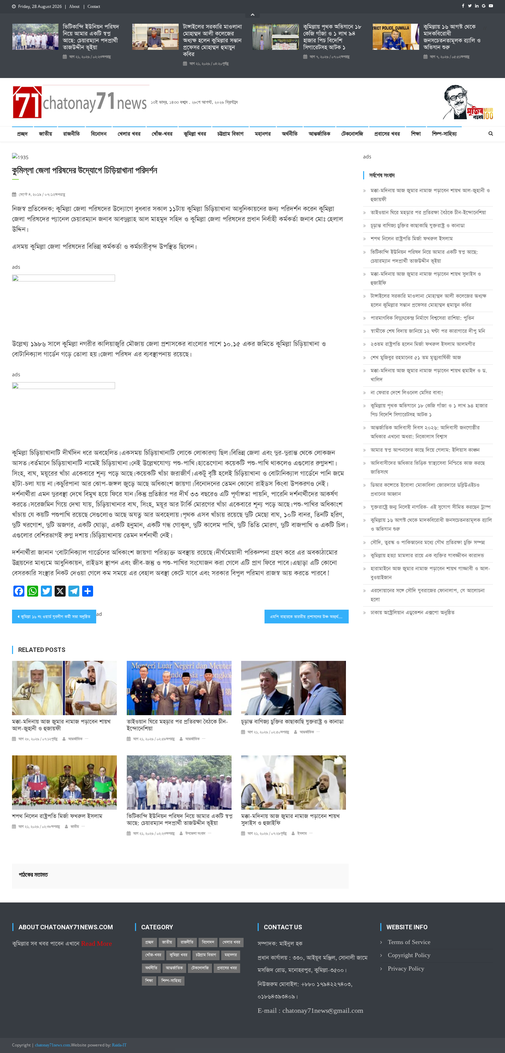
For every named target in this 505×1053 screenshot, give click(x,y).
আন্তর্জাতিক (319, 133)
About (74, 6)
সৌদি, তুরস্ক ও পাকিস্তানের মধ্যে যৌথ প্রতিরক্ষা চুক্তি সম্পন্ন (428, 542)
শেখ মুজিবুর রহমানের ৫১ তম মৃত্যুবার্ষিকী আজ (416, 357)
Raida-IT (119, 1045)
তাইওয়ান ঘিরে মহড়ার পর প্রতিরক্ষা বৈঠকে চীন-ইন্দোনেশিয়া (177, 725)
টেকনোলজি (352, 133)
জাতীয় (45, 133)
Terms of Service (409, 942)
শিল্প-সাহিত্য (444, 133)
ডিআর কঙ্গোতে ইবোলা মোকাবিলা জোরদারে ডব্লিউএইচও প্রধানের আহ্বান (425, 489)
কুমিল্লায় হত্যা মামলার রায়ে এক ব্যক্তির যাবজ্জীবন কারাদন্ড (427, 555)
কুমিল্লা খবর (195, 133)
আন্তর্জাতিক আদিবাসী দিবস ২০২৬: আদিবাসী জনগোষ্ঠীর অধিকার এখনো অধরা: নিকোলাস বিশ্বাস (425, 432)
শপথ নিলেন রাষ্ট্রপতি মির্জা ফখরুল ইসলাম (57, 816)
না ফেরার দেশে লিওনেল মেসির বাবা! (407, 392)
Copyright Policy (409, 955)
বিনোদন (98, 133)
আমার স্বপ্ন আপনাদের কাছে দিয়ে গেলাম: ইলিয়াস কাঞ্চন (425, 450)
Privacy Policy (406, 968)
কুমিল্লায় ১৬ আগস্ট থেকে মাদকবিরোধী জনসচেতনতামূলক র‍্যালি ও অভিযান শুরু (452, 37)
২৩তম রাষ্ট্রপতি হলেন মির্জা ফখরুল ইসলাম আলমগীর (423, 344)
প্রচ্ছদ (22, 133)
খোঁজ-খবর (162, 133)
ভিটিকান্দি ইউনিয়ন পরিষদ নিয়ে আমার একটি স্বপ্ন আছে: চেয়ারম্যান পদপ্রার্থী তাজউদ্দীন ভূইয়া (91, 37)
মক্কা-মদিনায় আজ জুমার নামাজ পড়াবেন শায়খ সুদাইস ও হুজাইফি (290, 820)
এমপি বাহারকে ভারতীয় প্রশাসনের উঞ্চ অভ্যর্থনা (305, 617)
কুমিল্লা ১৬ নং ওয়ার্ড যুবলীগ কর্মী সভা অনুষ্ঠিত (55, 617)
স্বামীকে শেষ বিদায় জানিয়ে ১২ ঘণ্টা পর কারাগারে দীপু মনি (428, 331)
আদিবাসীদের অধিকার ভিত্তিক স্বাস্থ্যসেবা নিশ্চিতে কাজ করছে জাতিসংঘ (428, 467)
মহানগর (263, 133)
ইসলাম (302, 833)
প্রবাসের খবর (387, 133)
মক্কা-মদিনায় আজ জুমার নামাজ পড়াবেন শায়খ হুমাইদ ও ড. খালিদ (429, 375)
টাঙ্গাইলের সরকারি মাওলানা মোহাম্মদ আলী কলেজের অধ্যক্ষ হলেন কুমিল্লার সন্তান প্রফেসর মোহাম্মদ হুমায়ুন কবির (212, 41)
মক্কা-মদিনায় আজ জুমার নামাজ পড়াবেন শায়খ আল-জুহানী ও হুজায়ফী (61, 725)
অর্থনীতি (290, 133)
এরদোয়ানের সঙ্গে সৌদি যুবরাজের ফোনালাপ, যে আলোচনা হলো (428, 595)
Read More (96, 944)
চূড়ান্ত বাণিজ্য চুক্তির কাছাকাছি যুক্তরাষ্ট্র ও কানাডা (292, 722)
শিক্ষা (416, 133)
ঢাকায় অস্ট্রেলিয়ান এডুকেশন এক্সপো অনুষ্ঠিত (412, 612)
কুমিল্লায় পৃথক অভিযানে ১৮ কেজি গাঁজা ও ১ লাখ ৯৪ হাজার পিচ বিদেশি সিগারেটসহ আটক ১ (332, 37)
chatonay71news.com (52, 1045)
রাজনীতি (71, 133)
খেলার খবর (129, 133)
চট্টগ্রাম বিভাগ (230, 133)
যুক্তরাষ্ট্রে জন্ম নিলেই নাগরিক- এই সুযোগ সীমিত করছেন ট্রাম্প (431, 507)
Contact (94, 6)
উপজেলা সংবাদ (195, 833)
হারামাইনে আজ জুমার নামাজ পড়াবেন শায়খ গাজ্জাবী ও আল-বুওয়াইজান (430, 573)
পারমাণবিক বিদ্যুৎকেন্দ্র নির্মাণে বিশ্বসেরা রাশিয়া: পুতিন (422, 318)
